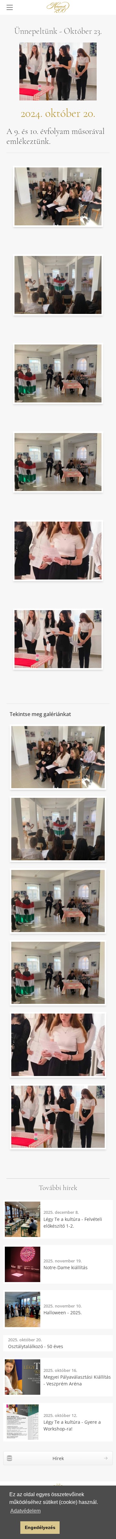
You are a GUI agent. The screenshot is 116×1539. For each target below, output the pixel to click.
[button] (13, 1527)
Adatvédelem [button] (25, 1511)
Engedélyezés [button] (40, 1527)
